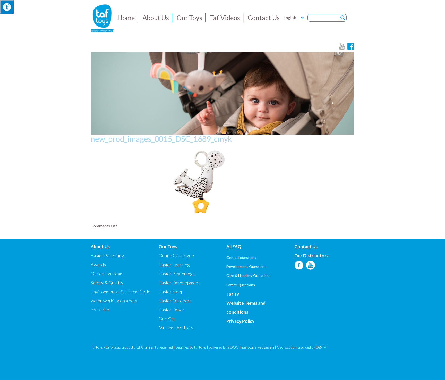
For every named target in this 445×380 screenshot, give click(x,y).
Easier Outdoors (175, 300)
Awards (98, 264)
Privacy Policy (240, 321)
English (290, 17)
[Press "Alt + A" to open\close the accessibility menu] (7, 7)
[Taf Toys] (102, 17)
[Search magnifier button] (342, 17)
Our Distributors (311, 255)
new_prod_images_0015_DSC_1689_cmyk (161, 138)
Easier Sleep (171, 291)
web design (265, 347)
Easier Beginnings (177, 273)
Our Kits (167, 318)
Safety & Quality (107, 282)
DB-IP (321, 347)
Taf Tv (232, 294)
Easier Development (179, 282)
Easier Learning (174, 264)
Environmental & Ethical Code (120, 291)
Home (126, 17)
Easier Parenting (107, 255)
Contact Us (264, 17)
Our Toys (189, 17)
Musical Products (176, 328)
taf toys (200, 347)
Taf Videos (225, 17)
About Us (155, 17)
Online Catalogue (176, 255)
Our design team (107, 273)
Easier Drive (171, 309)
